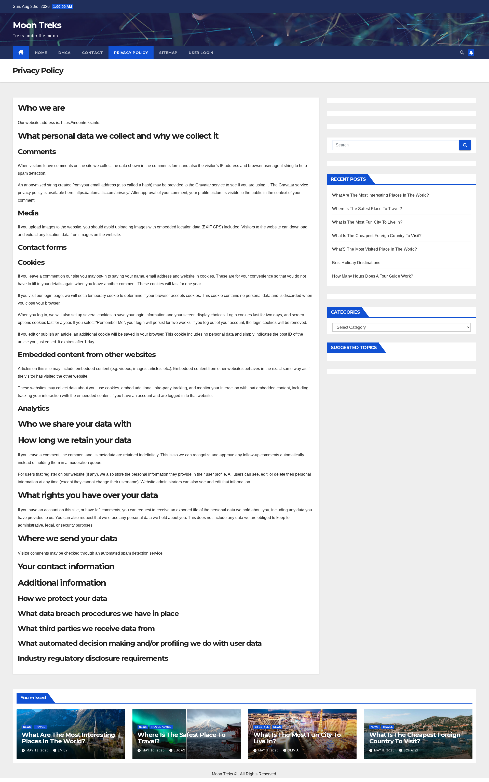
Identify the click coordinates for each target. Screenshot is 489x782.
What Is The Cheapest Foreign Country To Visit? (377, 236)
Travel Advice (161, 726)
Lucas (179, 750)
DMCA (64, 52)
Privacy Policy (131, 52)
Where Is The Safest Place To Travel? (367, 209)
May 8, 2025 (385, 750)
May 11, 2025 (38, 750)
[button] (462, 52)
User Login (201, 52)
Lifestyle (262, 726)
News (27, 726)
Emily (63, 750)
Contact (92, 52)
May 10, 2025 (154, 750)
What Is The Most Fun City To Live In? (367, 222)
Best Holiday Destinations (356, 262)
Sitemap (168, 52)
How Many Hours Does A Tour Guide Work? (372, 276)
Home (41, 52)
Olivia (293, 750)
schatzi (410, 750)
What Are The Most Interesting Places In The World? (380, 195)
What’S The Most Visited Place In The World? (374, 249)
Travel (40, 726)
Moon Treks (37, 25)
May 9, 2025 (269, 750)
